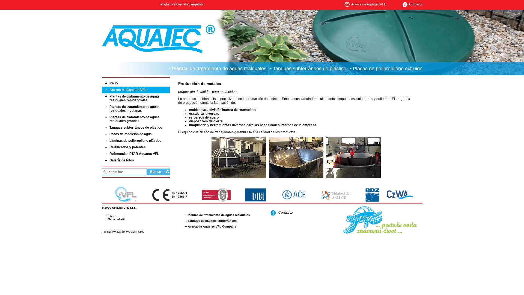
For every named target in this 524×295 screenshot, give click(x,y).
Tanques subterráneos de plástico (309, 68)
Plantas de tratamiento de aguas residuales (219, 68)
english (165, 4)
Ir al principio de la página (513, 290)
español (197, 4)
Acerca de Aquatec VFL (368, 4)
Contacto (415, 4)
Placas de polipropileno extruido (387, 68)
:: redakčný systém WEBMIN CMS (123, 231)
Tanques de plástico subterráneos (212, 220)
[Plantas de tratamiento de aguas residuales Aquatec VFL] (158, 39)
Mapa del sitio (117, 219)
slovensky (181, 4)
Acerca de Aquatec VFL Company (212, 226)
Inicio (111, 216)
